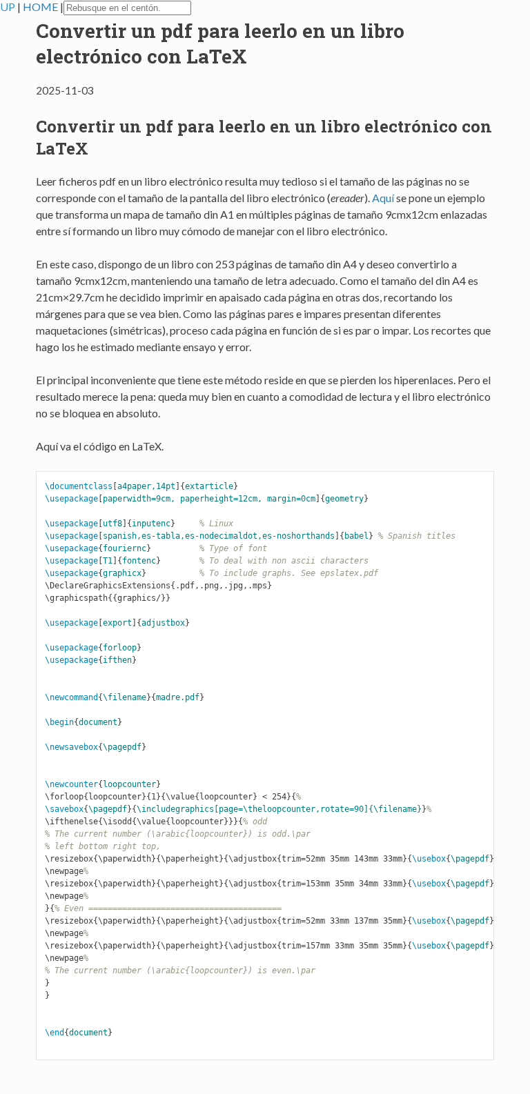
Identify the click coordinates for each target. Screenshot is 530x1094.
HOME (41, 6)
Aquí (383, 197)
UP (8, 6)
